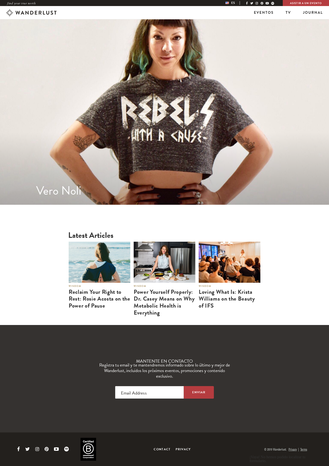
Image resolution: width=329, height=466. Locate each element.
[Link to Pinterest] (47, 449)
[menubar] (235, 3)
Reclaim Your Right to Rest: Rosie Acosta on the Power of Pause (99, 299)
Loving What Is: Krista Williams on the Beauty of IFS (227, 299)
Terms (303, 449)
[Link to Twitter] (27, 449)
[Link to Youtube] (56, 449)
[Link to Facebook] (18, 449)
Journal (313, 12)
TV (288, 12)
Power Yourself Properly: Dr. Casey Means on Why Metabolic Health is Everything (164, 302)
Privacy (183, 449)
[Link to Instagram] (37, 449)
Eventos (264, 12)
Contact (162, 449)
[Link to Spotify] (66, 449)
